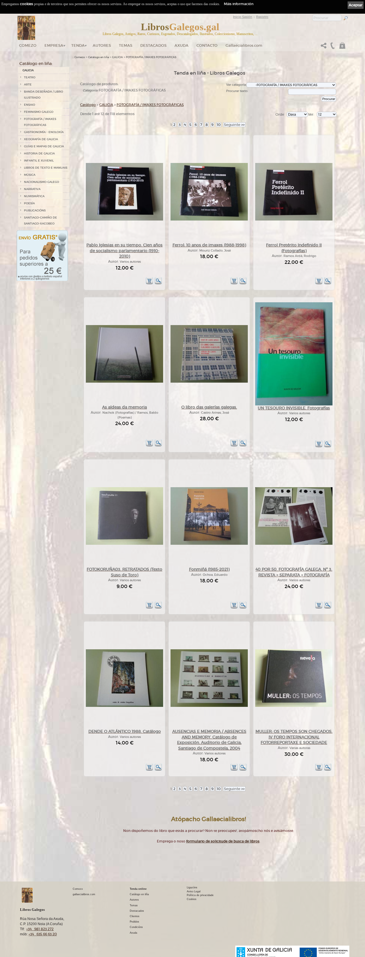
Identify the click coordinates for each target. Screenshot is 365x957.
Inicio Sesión (242, 17)
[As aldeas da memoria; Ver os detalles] (124, 381)
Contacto (207, 45)
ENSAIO (29, 105)
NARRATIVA (32, 189)
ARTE (28, 84)
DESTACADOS (153, 45)
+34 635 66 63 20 (43, 934)
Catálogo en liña (98, 57)
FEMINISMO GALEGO (38, 112)
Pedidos (134, 921)
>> (234, 125)
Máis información (239, 4)
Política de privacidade (200, 895)
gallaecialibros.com (84, 894)
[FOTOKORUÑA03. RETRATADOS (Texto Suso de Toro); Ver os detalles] (124, 544)
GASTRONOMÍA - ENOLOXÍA (44, 132)
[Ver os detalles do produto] (158, 283)
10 (218, 125)
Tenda (78, 45)
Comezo (27, 45)
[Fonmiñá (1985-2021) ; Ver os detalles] (209, 544)
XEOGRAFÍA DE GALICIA (41, 139)
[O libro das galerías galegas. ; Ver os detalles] (209, 381)
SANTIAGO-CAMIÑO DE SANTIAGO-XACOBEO (40, 220)
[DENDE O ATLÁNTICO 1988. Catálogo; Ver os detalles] (124, 706)
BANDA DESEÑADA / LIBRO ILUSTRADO (43, 94)
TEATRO (29, 77)
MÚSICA (29, 175)
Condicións (136, 927)
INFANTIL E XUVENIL (39, 160)
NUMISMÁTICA (34, 196)
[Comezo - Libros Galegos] (26, 28)
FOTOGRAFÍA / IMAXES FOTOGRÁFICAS (40, 122)
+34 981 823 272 (40, 929)
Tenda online (138, 888)
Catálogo (88, 105)
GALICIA (28, 70)
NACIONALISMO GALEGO (41, 182)
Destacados (137, 910)
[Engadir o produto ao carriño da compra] (149, 283)
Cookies (191, 899)
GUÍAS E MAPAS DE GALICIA (44, 146)
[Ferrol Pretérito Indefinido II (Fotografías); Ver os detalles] (293, 219)
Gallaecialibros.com (244, 45)
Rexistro (262, 17)
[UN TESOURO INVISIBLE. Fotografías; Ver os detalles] (293, 404)
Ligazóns (192, 887)
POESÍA (29, 203)
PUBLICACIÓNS (35, 210)
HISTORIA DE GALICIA (39, 153)
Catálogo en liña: (35, 63)
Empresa (53, 45)
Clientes (134, 916)
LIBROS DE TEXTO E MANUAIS (45, 168)
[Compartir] (323, 47)
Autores (102, 45)
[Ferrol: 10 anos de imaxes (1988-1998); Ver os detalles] (209, 219)
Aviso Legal (193, 891)
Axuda (181, 45)
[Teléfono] (331, 47)
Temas (125, 45)
